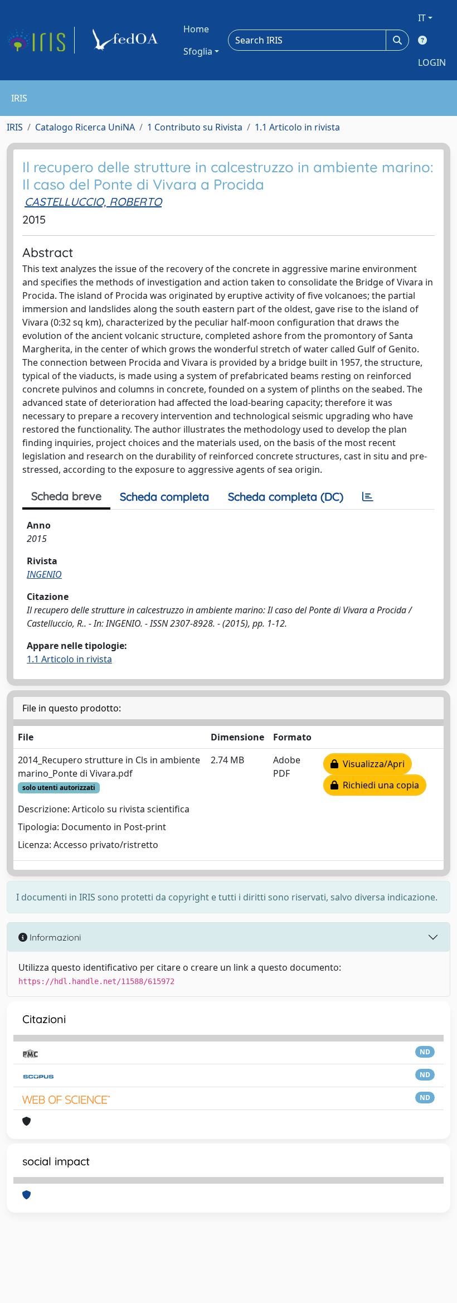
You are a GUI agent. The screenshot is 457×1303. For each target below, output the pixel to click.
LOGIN (432, 62)
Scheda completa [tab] (164, 496)
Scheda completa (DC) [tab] (285, 496)
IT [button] (422, 18)
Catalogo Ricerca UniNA (85, 127)
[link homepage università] (127, 40)
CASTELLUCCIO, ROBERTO (93, 202)
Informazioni (54, 937)
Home (196, 29)
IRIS (15, 127)
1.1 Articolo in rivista (297, 127)
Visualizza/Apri (371, 764)
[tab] (368, 496)
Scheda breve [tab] (66, 496)
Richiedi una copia (378, 785)
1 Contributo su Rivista (194, 127)
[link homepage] (41, 40)
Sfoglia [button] (197, 51)
